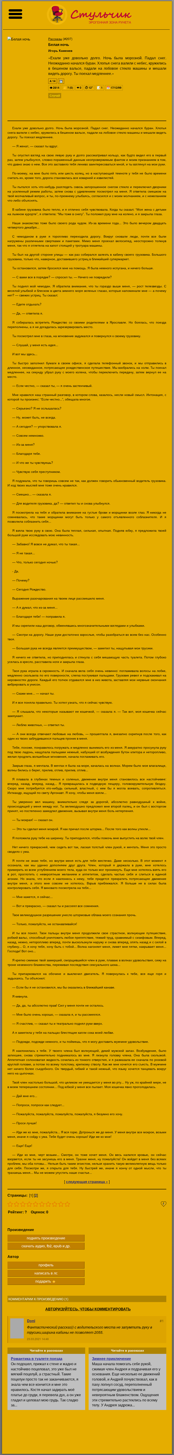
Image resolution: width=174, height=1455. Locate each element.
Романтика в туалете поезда (36, 1358)
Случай (55, 95)
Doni (31, 1320)
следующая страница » (87, 1181)
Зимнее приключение (111, 1358)
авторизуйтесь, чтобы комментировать (88, 1309)
